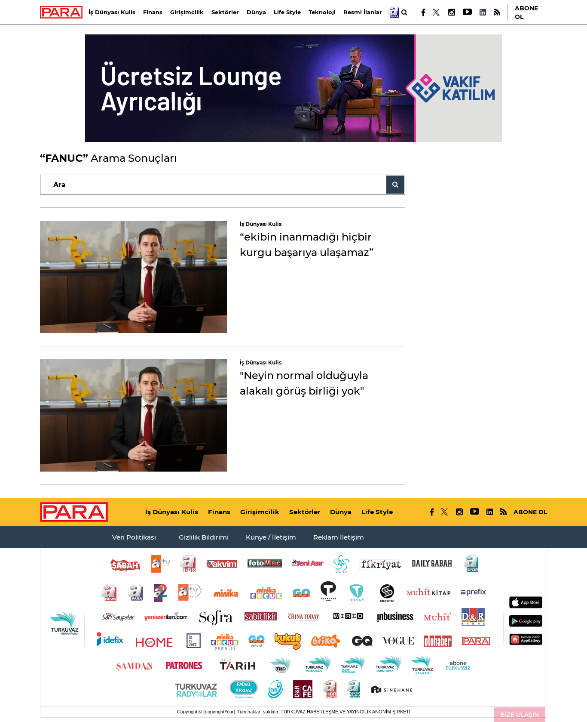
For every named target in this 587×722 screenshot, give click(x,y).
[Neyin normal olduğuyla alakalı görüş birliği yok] (133, 415)
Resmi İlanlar (362, 12)
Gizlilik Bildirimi (204, 537)
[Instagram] (451, 12)
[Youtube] (467, 12)
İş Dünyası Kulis (112, 12)
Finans (152, 12)
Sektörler (225, 12)
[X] (436, 12)
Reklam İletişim (338, 537)
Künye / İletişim (271, 537)
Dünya (256, 12)
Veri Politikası (134, 537)
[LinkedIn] (482, 12)
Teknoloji (322, 12)
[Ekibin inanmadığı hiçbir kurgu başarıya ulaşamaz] (133, 277)
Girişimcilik (187, 12)
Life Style (287, 12)
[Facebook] (423, 12)
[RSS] (497, 12)
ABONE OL (526, 12)
